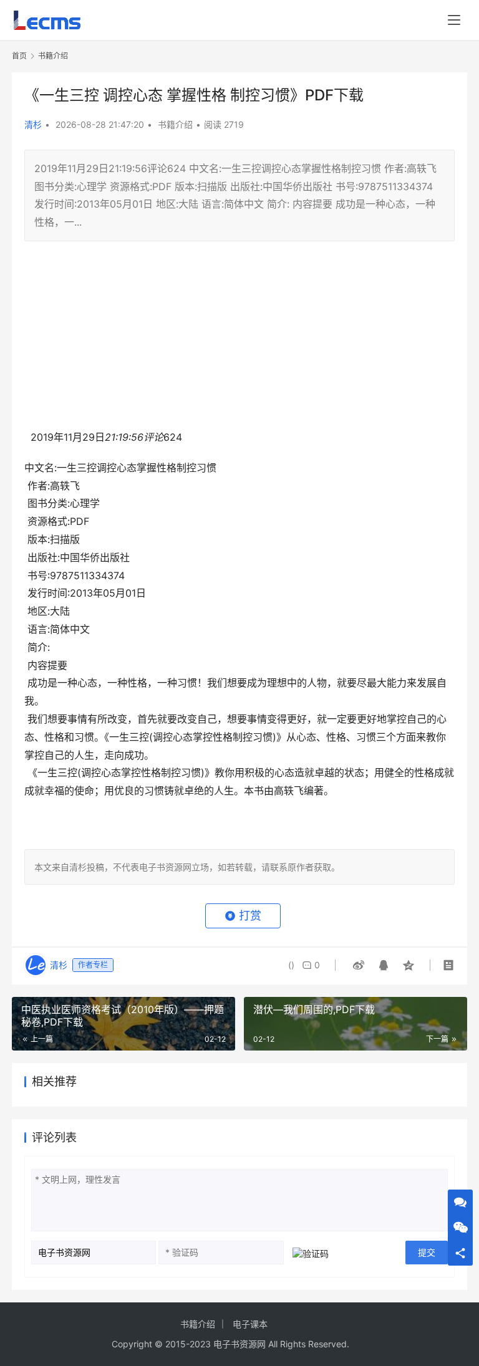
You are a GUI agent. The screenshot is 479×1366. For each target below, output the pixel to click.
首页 (19, 55)
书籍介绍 (175, 124)
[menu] (454, 20)
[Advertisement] (239, 341)
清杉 (33, 124)
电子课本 (250, 1324)
